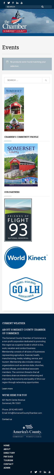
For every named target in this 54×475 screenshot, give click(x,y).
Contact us (7, 419)
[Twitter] (8, 3)
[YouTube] (21, 3)
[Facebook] (4, 3)
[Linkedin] (17, 3)
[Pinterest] (13, 3)
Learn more (7, 389)
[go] (46, 80)
